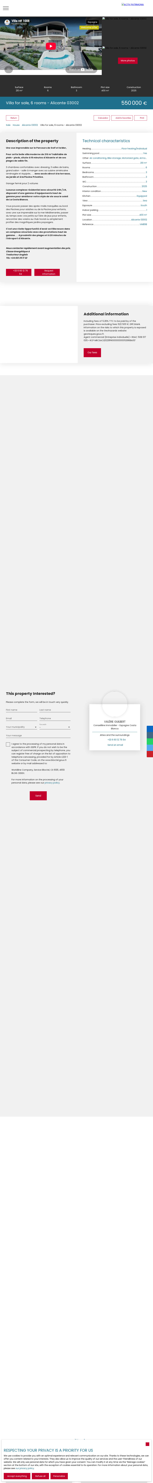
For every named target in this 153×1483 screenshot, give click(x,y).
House (16, 125)
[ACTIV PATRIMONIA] (136, 8)
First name (11, 710)
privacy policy (52, 782)
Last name (45, 710)
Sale (8, 125)
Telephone (45, 718)
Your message (14, 735)
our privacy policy (25, 1468)
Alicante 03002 (30, 125)
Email (9, 718)
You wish (42, 724)
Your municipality (15, 727)
